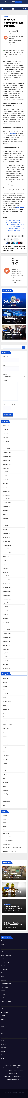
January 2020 (6, 630)
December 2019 (7, 633)
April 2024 (5, 529)
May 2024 (5, 526)
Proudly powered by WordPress (9, 1092)
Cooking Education (8, 693)
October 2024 (6, 506)
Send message (7, 414)
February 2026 (6, 445)
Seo (4, 778)
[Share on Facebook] (8, 236)
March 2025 (6, 487)
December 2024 (7, 499)
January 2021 (6, 583)
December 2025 (7, 452)
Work (4, 805)
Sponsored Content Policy (9, 851)
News (4, 767)
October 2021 (6, 549)
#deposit (11, 38)
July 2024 (5, 518)
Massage (5, 763)
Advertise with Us (7, 837)
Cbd (4, 690)
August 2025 (6, 468)
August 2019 (6, 649)
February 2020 (6, 626)
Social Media (6, 782)
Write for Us (6, 833)
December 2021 (7, 541)
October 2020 (6, 595)
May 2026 (5, 437)
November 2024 (7, 502)
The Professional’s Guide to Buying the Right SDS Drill (12, 908)
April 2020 (5, 618)
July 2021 (5, 560)
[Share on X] (12, 236)
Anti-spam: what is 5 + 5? (9, 405)
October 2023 (6, 533)
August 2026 (6, 425)
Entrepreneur (6, 709)
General (5, 736)
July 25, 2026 (8, 927)
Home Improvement (8, 744)
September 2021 (7, 552)
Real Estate (6, 770)
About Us (5, 826)
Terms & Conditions (8, 840)
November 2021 (7, 545)
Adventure (5, 678)
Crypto (4, 697)
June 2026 (5, 433)
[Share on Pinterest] (22, 236)
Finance (6, 16)
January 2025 (6, 495)
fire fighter (5, 720)
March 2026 (6, 441)
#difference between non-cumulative (15, 41)
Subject (4, 374)
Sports (4, 786)
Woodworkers (6, 801)
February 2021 (6, 579)
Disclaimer (5, 829)
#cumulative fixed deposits (16, 36)
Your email (5, 365)
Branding (5, 682)
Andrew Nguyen (15, 30)
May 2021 (5, 568)
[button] (23, 8)
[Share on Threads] (11, 239)
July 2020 (5, 606)
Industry (5, 747)
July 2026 (5, 429)
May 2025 (5, 479)
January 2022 (6, 537)
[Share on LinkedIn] (15, 236)
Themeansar (13, 1094)
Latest (4, 822)
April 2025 (5, 483)
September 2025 (7, 464)
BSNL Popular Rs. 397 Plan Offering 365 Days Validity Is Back (8, 248)
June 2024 (5, 522)
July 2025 (5, 472)
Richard (14, 305)
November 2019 (7, 637)
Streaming (5, 790)
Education (5, 705)
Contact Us (5, 815)
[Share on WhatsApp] (19, 236)
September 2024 (7, 510)
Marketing (5, 759)
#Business (12, 34)
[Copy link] (16, 239)
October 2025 (6, 460)
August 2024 (6, 514)
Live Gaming (6, 755)
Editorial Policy (6, 844)
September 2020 (7, 599)
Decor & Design (7, 701)
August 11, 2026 (9, 877)
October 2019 (6, 641)
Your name (5, 356)
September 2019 (7, 645)
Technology (6, 794)
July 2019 (5, 653)
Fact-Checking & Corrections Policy (12, 847)
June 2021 (5, 564)
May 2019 (5, 660)
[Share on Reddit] (4, 239)
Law (4, 751)
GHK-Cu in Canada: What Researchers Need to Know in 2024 (14, 925)
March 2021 (6, 576)
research (5, 774)
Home (4, 819)
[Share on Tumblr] (8, 239)
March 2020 (6, 622)
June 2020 (5, 610)
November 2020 (7, 591)
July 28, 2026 (8, 894)
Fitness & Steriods (7, 724)
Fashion (5, 713)
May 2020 (5, 614)
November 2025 (7, 456)
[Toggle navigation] (13, 9)
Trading (5, 797)
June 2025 (5, 475)
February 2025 (6, 491)
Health (4, 740)
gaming (4, 732)
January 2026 (6, 448)
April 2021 (5, 572)
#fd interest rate (14, 44)
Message (5, 380)
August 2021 (6, 556)
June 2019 (5, 656)
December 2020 (7, 587)
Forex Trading (6, 728)
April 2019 (5, 664)
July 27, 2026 (8, 910)
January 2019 (6, 668)
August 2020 (6, 603)
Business (5, 686)
